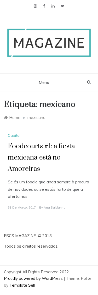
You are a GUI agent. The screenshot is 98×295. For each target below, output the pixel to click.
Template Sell (22, 285)
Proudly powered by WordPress (34, 278)
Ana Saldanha (55, 207)
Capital (14, 135)
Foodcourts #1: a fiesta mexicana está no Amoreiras (41, 157)
